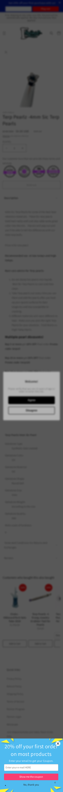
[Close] (58, 743)
